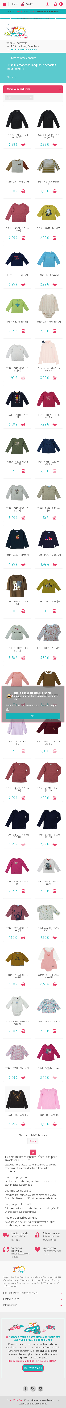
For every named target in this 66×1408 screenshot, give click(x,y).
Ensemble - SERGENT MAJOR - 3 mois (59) (48, 975)
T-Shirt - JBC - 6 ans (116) (49, 1114)
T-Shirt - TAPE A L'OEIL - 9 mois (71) (17, 929)
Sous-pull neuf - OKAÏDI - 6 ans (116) (49, 369)
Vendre (29, 3)
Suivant (32, 1141)
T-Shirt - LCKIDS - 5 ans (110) (48, 648)
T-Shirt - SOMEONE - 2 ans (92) (17, 416)
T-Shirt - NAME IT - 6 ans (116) (17, 742)
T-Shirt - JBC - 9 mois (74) (17, 275)
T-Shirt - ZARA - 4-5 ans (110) (48, 182)
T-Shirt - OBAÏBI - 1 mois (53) (48, 228)
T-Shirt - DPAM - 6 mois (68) (48, 601)
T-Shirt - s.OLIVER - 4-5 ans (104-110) (17, 229)
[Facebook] (25, 1389)
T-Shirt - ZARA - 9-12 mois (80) (49, 509)
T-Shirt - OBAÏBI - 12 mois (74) (48, 1021)
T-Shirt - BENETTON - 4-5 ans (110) (17, 649)
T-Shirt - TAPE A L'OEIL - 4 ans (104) (17, 369)
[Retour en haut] (33, 1152)
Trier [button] (9, 97)
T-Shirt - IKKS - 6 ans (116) (17, 1114)
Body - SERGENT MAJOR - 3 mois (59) (17, 1022)
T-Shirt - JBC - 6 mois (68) (48, 275)
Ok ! (33, 716)
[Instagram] (40, 1389)
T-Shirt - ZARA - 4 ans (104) (17, 181)
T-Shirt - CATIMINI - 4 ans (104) (48, 1069)
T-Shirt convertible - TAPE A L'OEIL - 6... (48, 929)
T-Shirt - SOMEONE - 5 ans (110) (17, 882)
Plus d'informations (15, 705)
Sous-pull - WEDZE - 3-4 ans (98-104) (17, 136)
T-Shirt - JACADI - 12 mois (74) (17, 554)
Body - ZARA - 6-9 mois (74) (49, 321)
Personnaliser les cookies (38, 705)
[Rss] (33, 1389)
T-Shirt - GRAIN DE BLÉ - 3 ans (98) (48, 882)
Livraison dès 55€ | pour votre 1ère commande (33, 11)
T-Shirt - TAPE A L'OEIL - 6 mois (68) (17, 975)
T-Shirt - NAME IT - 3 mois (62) (17, 602)
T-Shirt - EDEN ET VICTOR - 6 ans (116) (48, 742)
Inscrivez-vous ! (33, 1368)
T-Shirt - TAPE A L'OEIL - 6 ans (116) (48, 416)
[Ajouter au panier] (23, 145)
